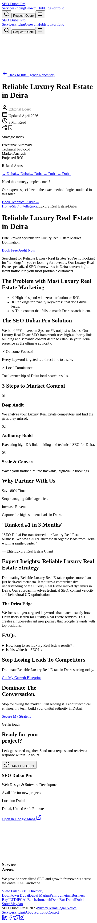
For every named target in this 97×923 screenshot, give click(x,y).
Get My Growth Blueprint (21, 678)
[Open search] (6, 14)
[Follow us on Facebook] (10, 919)
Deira (55, 900)
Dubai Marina (39, 895)
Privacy (42, 908)
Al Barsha (30, 900)
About (29, 912)
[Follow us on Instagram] (21, 919)
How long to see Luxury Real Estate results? (40, 645)
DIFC (18, 900)
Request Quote (23, 15)
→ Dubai (9, 174)
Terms (52, 908)
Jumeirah (44, 900)
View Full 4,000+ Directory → (25, 891)
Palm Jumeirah (61, 895)
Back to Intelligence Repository (31, 75)
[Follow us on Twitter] (16, 919)
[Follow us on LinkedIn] (5, 919)
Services (8, 8)
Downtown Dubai (15, 895)
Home (6, 206)
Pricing (19, 8)
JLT (11, 900)
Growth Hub (34, 8)
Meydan (17, 904)
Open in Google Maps (19, 819)
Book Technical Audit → (20, 202)
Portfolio (57, 8)
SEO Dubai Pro (13, 4)
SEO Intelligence (24, 206)
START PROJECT (22, 766)
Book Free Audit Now (18, 250)
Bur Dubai (67, 900)
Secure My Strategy (16, 716)
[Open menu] (40, 14)
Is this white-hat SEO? (24, 650)
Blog (47, 8)
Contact (53, 912)
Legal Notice (67, 908)
